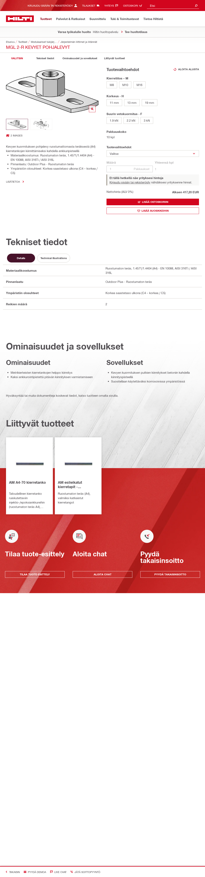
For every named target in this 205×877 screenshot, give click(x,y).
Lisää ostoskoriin (155, 201)
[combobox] (173, 5)
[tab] (17, 58)
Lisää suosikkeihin (155, 210)
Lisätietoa (13, 181)
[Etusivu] (20, 18)
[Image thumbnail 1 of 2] (17, 124)
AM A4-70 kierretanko (27, 482)
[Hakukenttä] (196, 5)
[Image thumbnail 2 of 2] (41, 124)
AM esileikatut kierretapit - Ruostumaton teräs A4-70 (77, 485)
